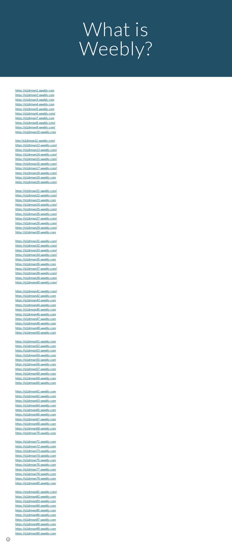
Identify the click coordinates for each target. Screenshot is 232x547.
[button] (8, 539)
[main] (115, 38)
